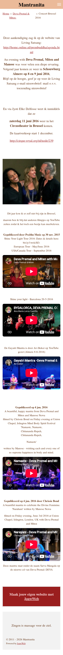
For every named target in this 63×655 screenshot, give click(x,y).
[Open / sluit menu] (59, 4)
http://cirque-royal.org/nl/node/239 (31, 140)
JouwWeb (31, 598)
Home (6, 13)
